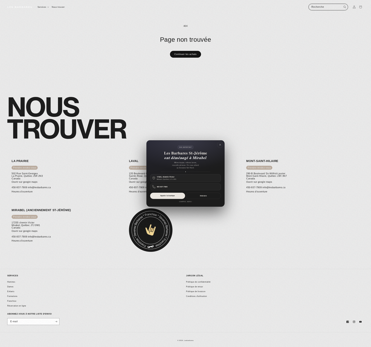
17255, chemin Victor (167, 178)
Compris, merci (185, 201)
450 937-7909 (162, 187)
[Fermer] (220, 145)
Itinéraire (203, 196)
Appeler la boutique (167, 196)
